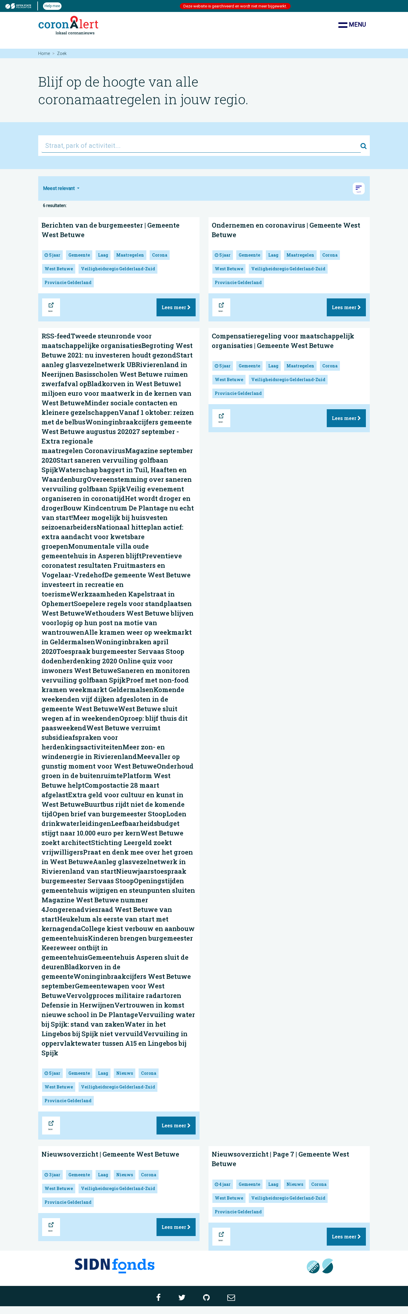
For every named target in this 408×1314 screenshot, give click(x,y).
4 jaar (224, 1184)
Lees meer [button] (174, 307)
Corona (159, 255)
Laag (103, 255)
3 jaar (54, 1174)
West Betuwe (59, 269)
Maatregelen (130, 255)
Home (44, 53)
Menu (356, 24)
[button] (358, 188)
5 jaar (54, 255)
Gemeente (79, 255)
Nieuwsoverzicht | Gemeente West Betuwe (110, 1154)
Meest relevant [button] (59, 188)
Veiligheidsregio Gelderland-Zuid (118, 269)
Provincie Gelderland (68, 282)
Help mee (52, 6)
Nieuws (124, 1073)
